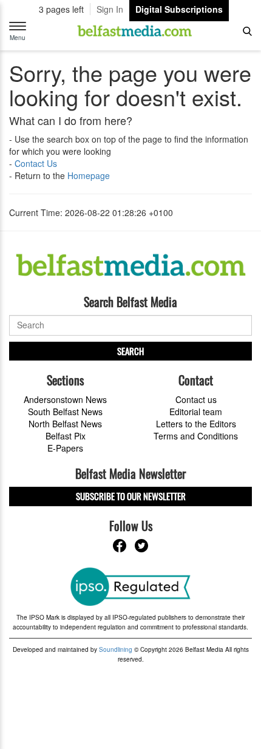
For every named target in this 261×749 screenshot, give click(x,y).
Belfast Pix (66, 436)
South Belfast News (65, 411)
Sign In (110, 9)
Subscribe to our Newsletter (131, 496)
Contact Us (36, 163)
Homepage (88, 175)
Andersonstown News (65, 399)
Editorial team (195, 411)
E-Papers (65, 448)
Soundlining (115, 649)
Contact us (196, 399)
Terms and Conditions (196, 436)
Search (130, 351)
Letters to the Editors (196, 424)
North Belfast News (65, 424)
